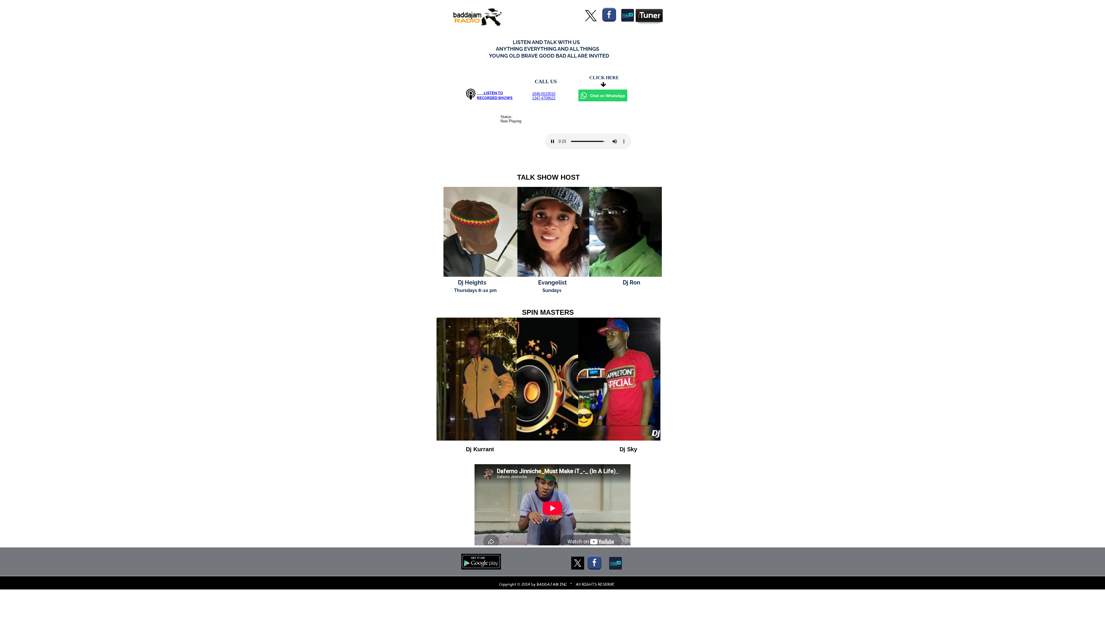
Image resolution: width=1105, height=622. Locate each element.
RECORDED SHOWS (495, 98)
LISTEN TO (490, 93)
